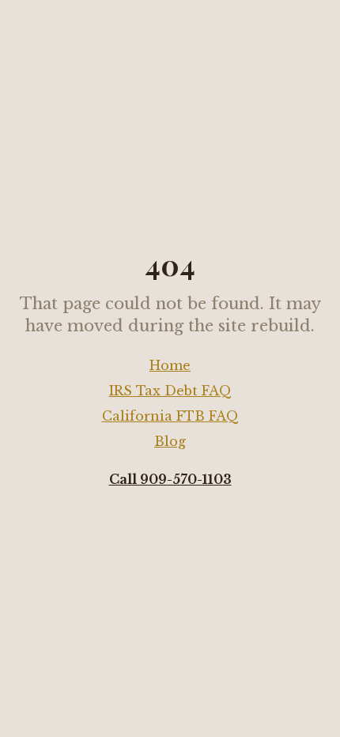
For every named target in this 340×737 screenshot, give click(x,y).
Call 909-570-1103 (170, 479)
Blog (170, 441)
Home (170, 365)
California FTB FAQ (170, 416)
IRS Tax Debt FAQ (170, 391)
